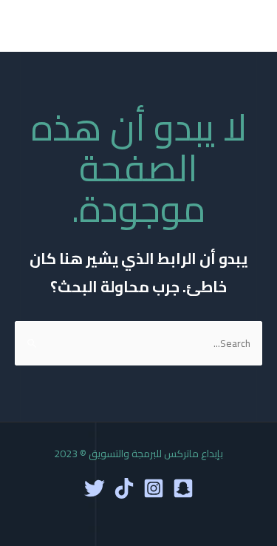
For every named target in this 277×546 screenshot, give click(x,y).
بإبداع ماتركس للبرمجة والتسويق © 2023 (138, 453)
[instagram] (153, 488)
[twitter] (94, 488)
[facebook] (183, 488)
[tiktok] (124, 488)
